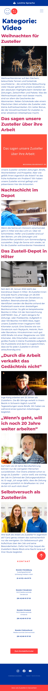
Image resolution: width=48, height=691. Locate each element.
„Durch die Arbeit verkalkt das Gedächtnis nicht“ (21, 361)
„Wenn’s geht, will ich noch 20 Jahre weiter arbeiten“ (21, 423)
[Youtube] (30, 671)
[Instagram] (18, 671)
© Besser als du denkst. (15, 675)
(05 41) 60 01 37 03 (24, 598)
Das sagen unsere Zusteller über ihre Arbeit (21, 124)
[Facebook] (24, 671)
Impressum (28, 675)
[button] (41, 11)
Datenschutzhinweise (35, 675)
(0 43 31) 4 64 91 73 (24, 578)
